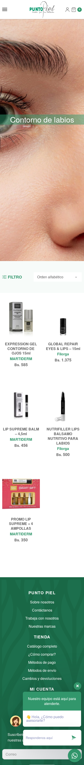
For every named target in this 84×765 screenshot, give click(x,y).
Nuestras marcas (42, 626)
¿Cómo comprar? (42, 654)
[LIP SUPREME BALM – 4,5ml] (21, 404)
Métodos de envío (42, 670)
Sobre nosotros (42, 602)
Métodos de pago (42, 662)
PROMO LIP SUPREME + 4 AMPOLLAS (21, 523)
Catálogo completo (42, 646)
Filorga (63, 354)
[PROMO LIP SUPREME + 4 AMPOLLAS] (21, 493)
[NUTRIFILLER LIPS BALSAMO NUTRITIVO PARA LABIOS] (63, 404)
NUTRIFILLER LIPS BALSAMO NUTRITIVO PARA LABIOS (63, 435)
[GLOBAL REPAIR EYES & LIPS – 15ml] (63, 318)
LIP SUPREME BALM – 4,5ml (21, 431)
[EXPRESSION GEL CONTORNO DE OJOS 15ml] (21, 318)
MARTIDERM (21, 358)
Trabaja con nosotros (42, 618)
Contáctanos (42, 610)
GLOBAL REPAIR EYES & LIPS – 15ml (63, 346)
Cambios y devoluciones (42, 678)
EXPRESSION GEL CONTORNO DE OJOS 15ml (21, 348)
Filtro (15, 277)
